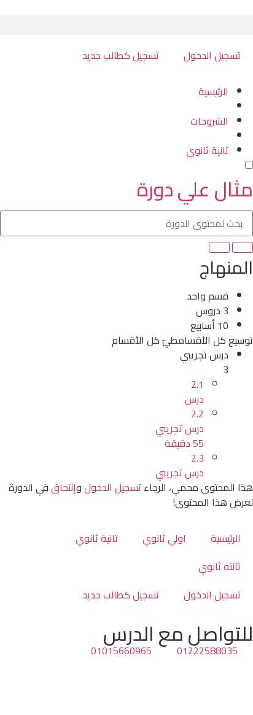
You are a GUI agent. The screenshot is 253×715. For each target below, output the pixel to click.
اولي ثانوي (164, 538)
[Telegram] (204, 673)
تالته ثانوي (219, 566)
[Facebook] (237, 673)
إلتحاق (63, 487)
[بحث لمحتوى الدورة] (242, 247)
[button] (126, 25)
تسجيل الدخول (212, 55)
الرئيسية (226, 538)
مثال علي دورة (195, 189)
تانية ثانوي (97, 538)
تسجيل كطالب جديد (120, 55)
